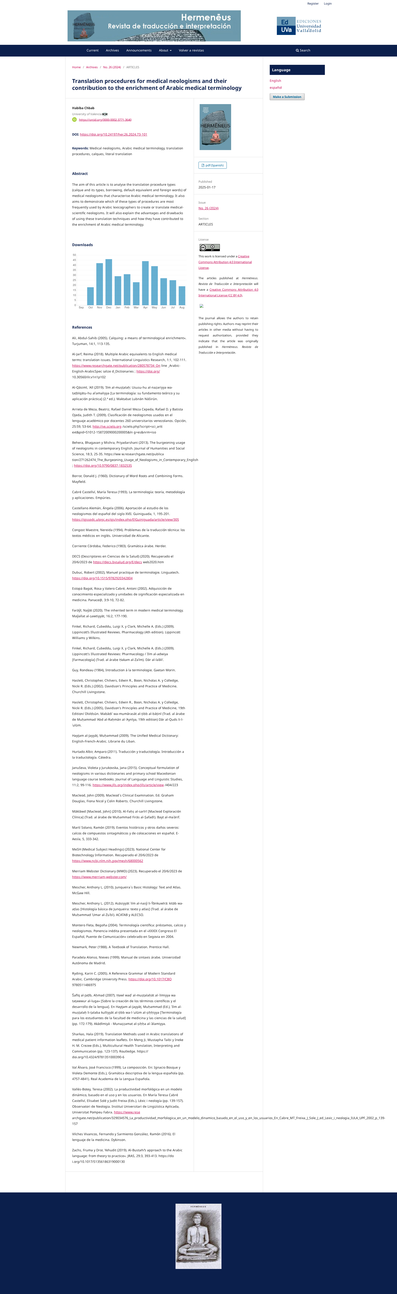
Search (304, 50)
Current (93, 50)
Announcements (139, 50)
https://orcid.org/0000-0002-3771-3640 (105, 119)
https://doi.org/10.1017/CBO (150, 979)
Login (328, 3)
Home (76, 67)
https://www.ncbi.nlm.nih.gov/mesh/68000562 (107, 861)
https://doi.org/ (148, 371)
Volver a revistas (191, 50)
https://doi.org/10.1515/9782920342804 (102, 578)
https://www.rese (127, 1112)
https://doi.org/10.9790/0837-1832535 (103, 465)
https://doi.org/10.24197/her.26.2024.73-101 (113, 134)
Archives (112, 50)
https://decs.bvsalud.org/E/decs (117, 562)
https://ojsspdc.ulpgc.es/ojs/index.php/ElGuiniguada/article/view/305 (125, 519)
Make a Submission (287, 97)
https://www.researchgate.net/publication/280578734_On (116, 365)
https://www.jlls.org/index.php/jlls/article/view (128, 785)
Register (313, 3)
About (164, 50)
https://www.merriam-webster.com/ (99, 877)
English (275, 80)
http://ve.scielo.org (107, 426)
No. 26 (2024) (112, 67)
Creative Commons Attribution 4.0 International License (225, 262)
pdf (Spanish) (214, 165)
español (276, 87)
